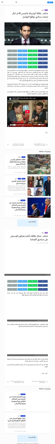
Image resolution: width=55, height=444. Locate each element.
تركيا (18, 200)
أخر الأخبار (23, 178)
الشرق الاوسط (23, 200)
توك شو (19, 178)
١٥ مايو (16, 178)
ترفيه (43, 232)
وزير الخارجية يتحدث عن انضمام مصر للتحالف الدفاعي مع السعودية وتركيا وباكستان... (17, 206)
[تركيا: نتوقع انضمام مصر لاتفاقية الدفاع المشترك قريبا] (39, 423)
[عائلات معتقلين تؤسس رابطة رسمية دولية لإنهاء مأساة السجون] (39, 164)
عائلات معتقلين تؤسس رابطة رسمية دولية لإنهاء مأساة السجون (17, 162)
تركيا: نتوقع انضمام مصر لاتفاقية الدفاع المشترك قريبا (16, 419)
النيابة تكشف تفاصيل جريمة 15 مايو (18, 182)
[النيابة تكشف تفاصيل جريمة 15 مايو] (39, 186)
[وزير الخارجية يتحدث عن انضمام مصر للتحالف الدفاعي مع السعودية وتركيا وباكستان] (39, 207)
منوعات (46, 10)
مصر (43, 10)
